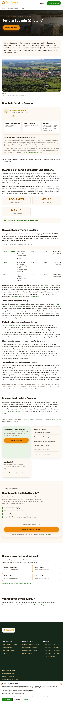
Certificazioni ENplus (8, 673)
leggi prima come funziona (50, 605)
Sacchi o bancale (27, 653)
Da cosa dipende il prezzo (29, 650)
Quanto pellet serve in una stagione (44, 441)
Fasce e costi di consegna (30, 647)
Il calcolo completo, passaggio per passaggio (22, 220)
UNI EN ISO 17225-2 (48, 285)
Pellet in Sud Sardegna (49, 656)
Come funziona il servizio (41, 450)
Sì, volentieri (6, 699)
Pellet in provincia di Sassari (51, 644)
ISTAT (18, 421)
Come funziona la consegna (42, 437)
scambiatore (35, 296)
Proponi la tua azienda (16, 473)
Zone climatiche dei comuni (10, 679)
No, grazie (17, 699)
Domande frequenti (7, 647)
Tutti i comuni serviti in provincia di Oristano (16, 583)
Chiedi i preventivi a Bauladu (31, 529)
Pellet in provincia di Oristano (51, 650)
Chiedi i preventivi (54, 3)
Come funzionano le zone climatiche (32, 152)
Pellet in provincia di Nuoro (51, 647)
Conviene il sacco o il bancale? (43, 432)
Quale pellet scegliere (8, 670)
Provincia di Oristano (12, 8)
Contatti (4, 653)
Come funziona (46, 534)
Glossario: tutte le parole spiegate (44, 454)
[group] (31, 263)
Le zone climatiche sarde (41, 445)
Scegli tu (26, 699)
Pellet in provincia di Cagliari (51, 653)
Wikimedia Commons (15, 95)
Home (3, 8)
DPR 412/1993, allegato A (28, 419)
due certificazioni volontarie (15, 325)
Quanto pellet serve (8, 676)
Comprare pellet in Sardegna (30, 644)
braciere (15, 296)
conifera (16, 306)
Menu (42, 3)
